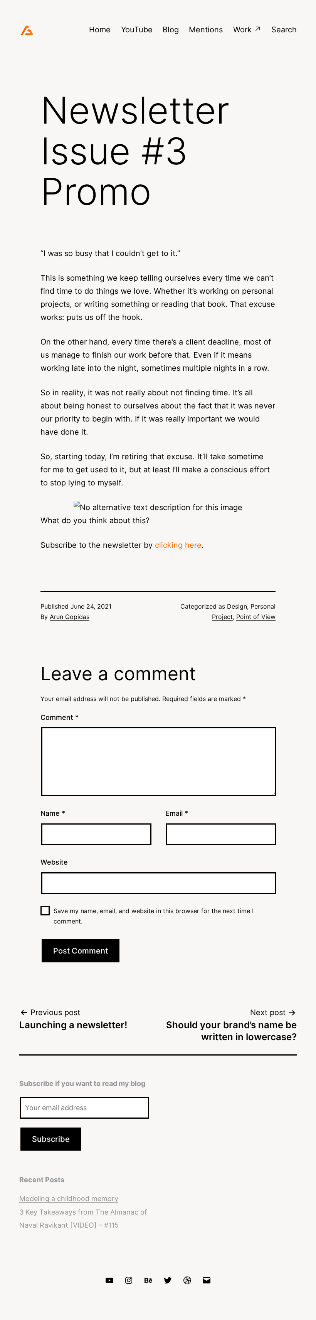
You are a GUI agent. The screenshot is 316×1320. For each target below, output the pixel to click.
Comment (59, 717)
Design (237, 606)
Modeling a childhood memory (68, 1199)
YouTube (137, 29)
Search (284, 29)
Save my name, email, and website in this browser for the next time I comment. (154, 916)
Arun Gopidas (69, 617)
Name (52, 813)
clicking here (178, 545)
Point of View (256, 617)
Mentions (206, 29)
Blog (171, 29)
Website (54, 862)
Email (176, 813)
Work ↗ (247, 29)
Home (100, 29)
